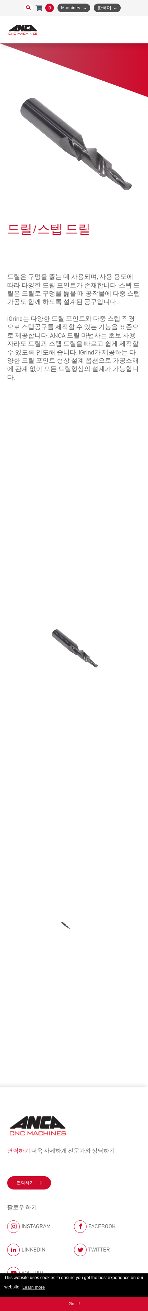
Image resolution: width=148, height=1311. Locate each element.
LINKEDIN (34, 1250)
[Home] (23, 29)
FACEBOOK (102, 1226)
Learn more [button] (33, 1287)
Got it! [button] (74, 1303)
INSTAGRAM (36, 1226)
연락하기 (25, 1183)
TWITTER (99, 1250)
